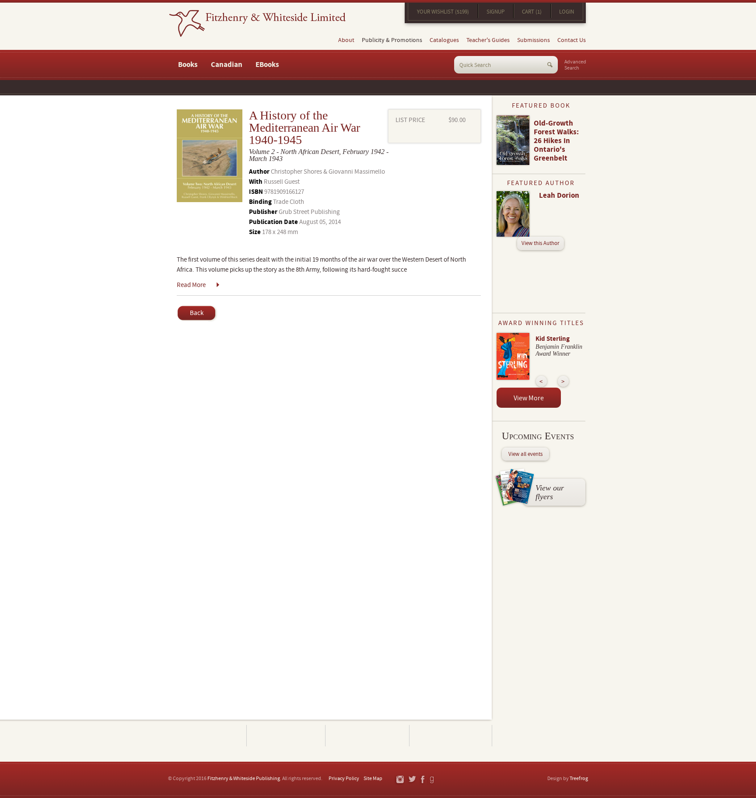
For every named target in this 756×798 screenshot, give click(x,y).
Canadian (226, 65)
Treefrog (579, 778)
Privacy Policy (344, 778)
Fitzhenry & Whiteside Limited (257, 23)
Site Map (373, 778)
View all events (525, 454)
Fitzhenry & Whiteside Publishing (243, 778)
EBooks (267, 65)
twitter (411, 779)
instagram (399, 779)
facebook (422, 779)
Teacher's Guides (488, 40)
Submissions (533, 40)
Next (563, 381)
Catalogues (444, 40)
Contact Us (571, 40)
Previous (541, 381)
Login (566, 11)
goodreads (432, 779)
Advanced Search (575, 65)
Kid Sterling (553, 338)
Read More (191, 285)
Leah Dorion (559, 195)
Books (188, 65)
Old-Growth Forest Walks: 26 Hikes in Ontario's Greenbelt (556, 141)
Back (196, 313)
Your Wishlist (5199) (443, 11)
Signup (495, 11)
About (346, 40)
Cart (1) (532, 11)
